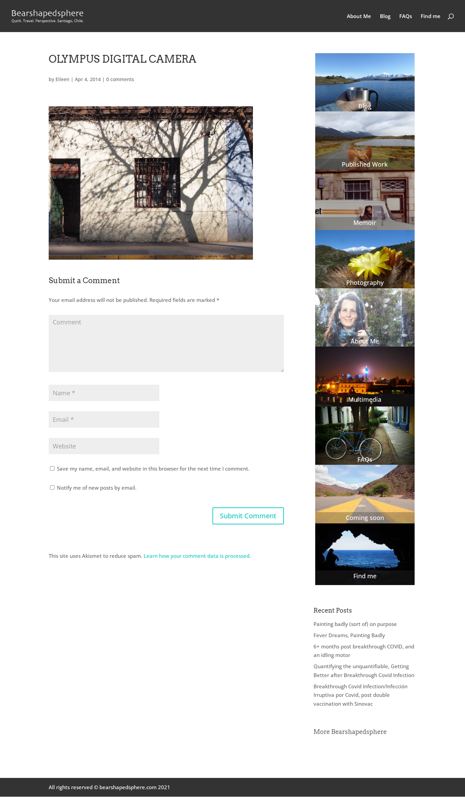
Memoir (364, 222)
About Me (359, 16)
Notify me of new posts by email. (97, 487)
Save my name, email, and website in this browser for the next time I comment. (153, 468)
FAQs (405, 16)
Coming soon (365, 518)
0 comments (120, 79)
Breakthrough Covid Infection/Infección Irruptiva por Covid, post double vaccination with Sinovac (360, 695)
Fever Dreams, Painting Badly (349, 635)
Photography (365, 282)
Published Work (365, 164)
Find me (430, 16)
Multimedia (364, 399)
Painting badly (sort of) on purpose (355, 623)
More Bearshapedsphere (350, 731)
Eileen (62, 79)
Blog (385, 16)
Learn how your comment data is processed (197, 555)
